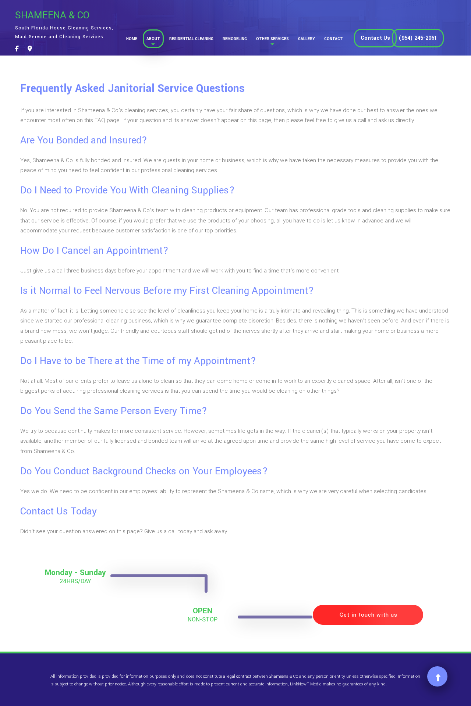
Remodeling (235, 39)
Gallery (306, 39)
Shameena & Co (52, 15)
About (153, 39)
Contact (333, 39)
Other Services (272, 39)
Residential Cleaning (191, 39)
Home (131, 39)
